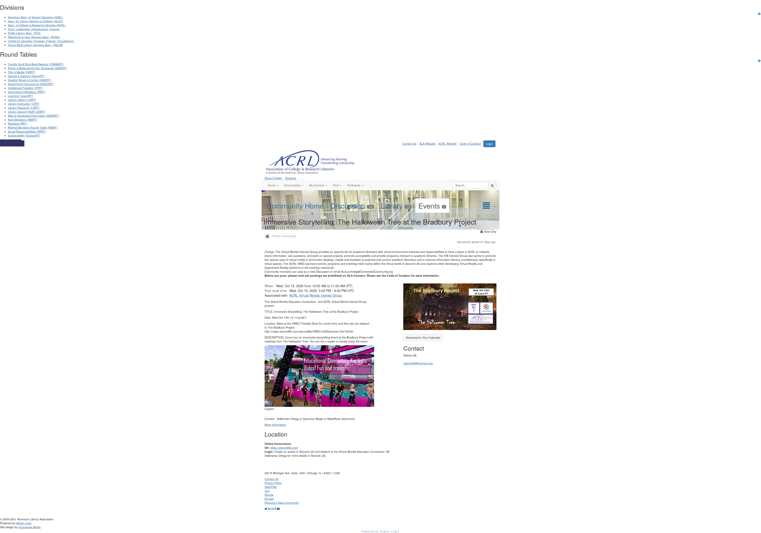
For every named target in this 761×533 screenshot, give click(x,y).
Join (267, 491)
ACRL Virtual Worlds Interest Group (315, 295)
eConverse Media (29, 527)
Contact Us (409, 144)
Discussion (352, 205)
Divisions (290, 178)
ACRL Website (447, 144)
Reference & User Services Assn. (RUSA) (34, 37)
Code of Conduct (470, 144)
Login (489, 144)
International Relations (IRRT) (26, 92)
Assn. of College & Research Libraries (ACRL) (37, 25)
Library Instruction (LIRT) (23, 104)
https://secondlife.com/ (284, 448)
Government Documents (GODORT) (31, 84)
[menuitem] (410, 143)
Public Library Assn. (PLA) (24, 33)
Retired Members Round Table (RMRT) (32, 128)
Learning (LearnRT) (20, 96)
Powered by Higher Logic (381, 531)
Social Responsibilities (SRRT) (27, 131)
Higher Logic (24, 523)
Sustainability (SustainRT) (24, 135)
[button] (273, 185)
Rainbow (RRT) (17, 124)
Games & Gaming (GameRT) (26, 76)
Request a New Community (282, 503)
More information (275, 425)
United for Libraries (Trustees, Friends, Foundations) (41, 41)
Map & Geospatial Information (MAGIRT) (33, 116)
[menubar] (442, 143)
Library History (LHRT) (22, 100)
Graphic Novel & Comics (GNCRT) (29, 80)
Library (395, 205)
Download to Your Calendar (423, 337)
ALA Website (427, 144)
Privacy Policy (273, 483)
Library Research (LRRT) (24, 108)
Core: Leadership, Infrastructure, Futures (33, 29)
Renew (269, 495)
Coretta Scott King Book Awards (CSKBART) (36, 64)
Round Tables (273, 178)
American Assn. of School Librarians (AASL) (35, 17)
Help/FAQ (271, 487)
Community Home (295, 205)
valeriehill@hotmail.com (418, 363)
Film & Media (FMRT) (21, 72)
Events (431, 205)
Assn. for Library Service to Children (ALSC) (35, 21)
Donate (269, 499)
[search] (492, 185)
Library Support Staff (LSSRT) (26, 112)
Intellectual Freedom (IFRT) (25, 88)
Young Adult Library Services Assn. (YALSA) (35, 45)
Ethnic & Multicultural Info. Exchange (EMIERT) (37, 68)
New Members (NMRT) (22, 120)
